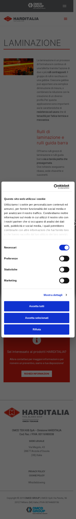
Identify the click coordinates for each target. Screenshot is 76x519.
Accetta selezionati (36, 317)
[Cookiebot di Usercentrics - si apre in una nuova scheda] (53, 186)
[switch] (64, 258)
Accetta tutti (36, 306)
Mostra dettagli (53, 294)
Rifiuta (37, 329)
